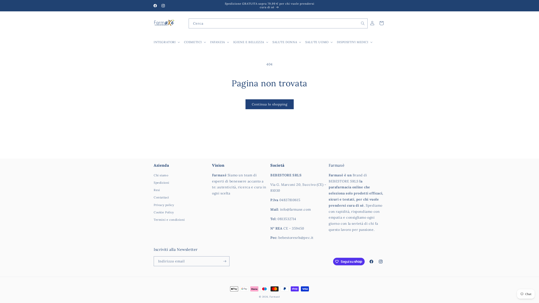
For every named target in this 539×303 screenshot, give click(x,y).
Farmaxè (275, 296)
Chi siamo (161, 175)
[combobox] (278, 23)
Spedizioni (161, 183)
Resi (157, 190)
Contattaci (161, 197)
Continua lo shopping (269, 104)
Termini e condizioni (169, 220)
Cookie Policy (164, 212)
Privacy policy (164, 205)
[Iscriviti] (224, 261)
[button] (166, 42)
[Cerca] (362, 23)
